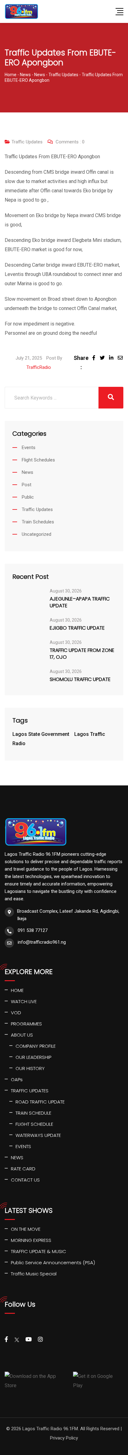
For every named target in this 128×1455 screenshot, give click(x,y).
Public (28, 497)
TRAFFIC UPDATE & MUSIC (38, 1251)
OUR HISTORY (30, 1068)
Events (28, 447)
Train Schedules (38, 522)
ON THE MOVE (25, 1229)
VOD (16, 1012)
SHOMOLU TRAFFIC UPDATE (80, 679)
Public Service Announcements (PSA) (53, 1262)
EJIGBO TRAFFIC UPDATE (77, 628)
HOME (17, 990)
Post (26, 484)
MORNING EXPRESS (31, 1240)
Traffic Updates (27, 142)
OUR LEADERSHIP (33, 1057)
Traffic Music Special (34, 1273)
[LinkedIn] (113, 358)
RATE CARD (23, 1168)
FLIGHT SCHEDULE (34, 1124)
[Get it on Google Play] (98, 1381)
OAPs (17, 1079)
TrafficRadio (38, 367)
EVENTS (23, 1146)
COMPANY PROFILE (36, 1046)
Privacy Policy (64, 1438)
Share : (81, 362)
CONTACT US (25, 1180)
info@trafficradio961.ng (42, 942)
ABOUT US (22, 1035)
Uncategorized (36, 534)
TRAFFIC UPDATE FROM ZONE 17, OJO (82, 654)
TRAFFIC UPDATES (29, 1090)
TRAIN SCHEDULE (33, 1113)
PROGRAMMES (26, 1023)
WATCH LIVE (24, 1001)
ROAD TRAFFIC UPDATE (40, 1102)
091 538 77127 (33, 930)
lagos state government (40, 734)
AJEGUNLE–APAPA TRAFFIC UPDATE (80, 602)
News (27, 472)
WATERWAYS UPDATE (38, 1135)
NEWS (17, 1157)
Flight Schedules (38, 460)
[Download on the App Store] (36, 1381)
